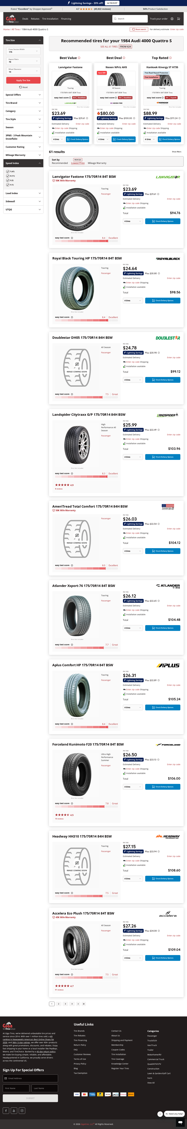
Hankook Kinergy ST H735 (162, 67)
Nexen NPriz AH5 (116, 67)
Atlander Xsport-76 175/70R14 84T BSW (83, 585)
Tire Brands (79, 1031)
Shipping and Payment (121, 1040)
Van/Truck (152, 1045)
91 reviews (59, 990)
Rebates (35, 18)
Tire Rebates (79, 1035)
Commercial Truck (155, 1059)
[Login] (172, 19)
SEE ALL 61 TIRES (109, 46)
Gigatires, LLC (88, 1124)
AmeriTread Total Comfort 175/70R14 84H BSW (90, 506)
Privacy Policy (80, 1063)
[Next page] (78, 1004)
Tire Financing (80, 1040)
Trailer (150, 1050)
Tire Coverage (117, 1059)
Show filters (176, 151)
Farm (149, 1078)
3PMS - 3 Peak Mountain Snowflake (19, 137)
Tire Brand (11, 102)
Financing (66, 18)
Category (11, 111)
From (125, 46)
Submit (30, 1098)
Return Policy (80, 1045)
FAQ (76, 1049)
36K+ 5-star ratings (21, 1042)
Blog (76, 1068)
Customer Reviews (82, 1054)
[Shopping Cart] (178, 19)
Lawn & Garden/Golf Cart (159, 1073)
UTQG (9, 209)
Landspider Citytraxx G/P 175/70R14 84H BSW (88, 414)
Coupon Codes (118, 1049)
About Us (115, 1035)
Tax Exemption (80, 1073)
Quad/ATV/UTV (154, 1064)
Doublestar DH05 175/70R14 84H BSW (82, 337)
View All (151, 1082)
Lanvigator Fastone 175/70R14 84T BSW (84, 176)
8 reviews (59, 489)
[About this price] (87, 118)
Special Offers (13, 94)
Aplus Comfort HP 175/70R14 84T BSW (82, 665)
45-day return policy (46, 1051)
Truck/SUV (152, 1040)
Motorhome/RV (154, 1054)
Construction (153, 1068)
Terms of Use (80, 1059)
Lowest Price (78, 163)
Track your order (159, 18)
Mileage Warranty (97, 163)
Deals (25, 18)
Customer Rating (15, 146)
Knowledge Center (119, 1063)
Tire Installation (50, 18)
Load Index (12, 193)
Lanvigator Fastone (70, 67)
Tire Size (10, 40)
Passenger (106, 194)
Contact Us (116, 1031)
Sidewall (10, 201)
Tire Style (11, 119)
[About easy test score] (70, 97)
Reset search (141, 29)
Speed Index (12, 163)
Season (10, 127)
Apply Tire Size (23, 80)
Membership (117, 1045)
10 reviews (59, 819)
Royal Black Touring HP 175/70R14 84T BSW (87, 258)
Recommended (60, 163)
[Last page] (84, 1004)
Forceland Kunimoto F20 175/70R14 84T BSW (88, 744)
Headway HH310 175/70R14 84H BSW (82, 836)
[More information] (79, 58)
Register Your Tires (120, 1068)
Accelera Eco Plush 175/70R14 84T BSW (83, 913)
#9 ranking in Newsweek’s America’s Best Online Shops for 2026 (28, 1039)
